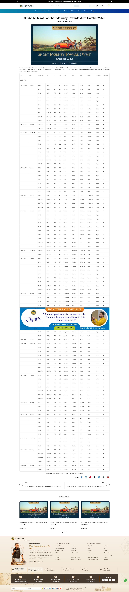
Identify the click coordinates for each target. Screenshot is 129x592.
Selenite (58, 555)
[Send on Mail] (108, 477)
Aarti (105, 548)
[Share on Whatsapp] (103, 477)
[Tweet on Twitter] (86, 477)
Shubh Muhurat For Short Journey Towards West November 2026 (43, 486)
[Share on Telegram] (99, 477)
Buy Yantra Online (76, 559)
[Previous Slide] (18, 1)
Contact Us (90, 550)
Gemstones (75, 552)
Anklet (73, 546)
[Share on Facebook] (81, 477)
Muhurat (106, 559)
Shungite (58, 557)
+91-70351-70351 (38, 579)
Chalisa (105, 550)
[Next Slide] (111, 1)
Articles (106, 546)
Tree (57, 552)
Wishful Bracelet (60, 548)
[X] (106, 580)
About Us (90, 546)
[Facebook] (103, 580)
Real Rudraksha (76, 557)
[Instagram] (110, 580)
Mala (73, 555)
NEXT (103, 482)
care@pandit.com (90, 579)
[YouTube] (113, 580)
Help (89, 552)
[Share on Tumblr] (94, 477)
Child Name (106, 552)
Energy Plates (59, 550)
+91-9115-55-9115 (55, 579)
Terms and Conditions (93, 557)
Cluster (74, 548)
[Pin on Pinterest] (90, 477)
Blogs (89, 548)
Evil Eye (74, 550)
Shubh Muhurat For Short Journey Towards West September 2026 (85, 486)
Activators (58, 559)
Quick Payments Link (93, 559)
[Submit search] (76, 6)
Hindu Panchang (108, 555)
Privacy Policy (91, 555)
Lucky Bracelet (59, 546)
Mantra (105, 557)
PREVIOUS (26, 482)
